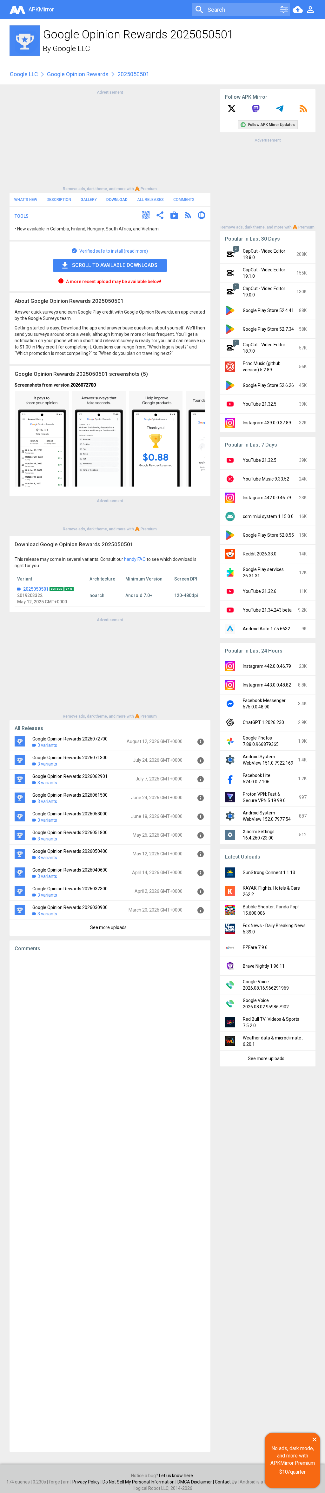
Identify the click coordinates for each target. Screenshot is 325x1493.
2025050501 (36, 589)
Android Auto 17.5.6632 (266, 628)
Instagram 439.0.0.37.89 (267, 422)
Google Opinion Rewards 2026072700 (70, 738)
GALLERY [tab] (89, 199)
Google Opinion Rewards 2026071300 (70, 757)
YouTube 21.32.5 (259, 404)
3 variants (47, 745)
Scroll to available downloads (114, 265)
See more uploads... (109, 927)
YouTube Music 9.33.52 (266, 478)
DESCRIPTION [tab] (59, 199)
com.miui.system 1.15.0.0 (268, 516)
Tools (22, 216)
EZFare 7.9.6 (255, 947)
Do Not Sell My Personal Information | (140, 1481)
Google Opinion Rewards (78, 74)
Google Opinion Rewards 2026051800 (70, 832)
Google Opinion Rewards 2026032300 (70, 888)
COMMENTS (184, 199)
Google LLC (71, 48)
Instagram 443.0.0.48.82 (267, 684)
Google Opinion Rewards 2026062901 (70, 776)
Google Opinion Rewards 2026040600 (70, 870)
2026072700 (83, 385)
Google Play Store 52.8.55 (268, 535)
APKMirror (41, 9)
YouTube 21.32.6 (259, 591)
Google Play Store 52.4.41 (268, 310)
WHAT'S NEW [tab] (25, 199)
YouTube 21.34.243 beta (267, 610)
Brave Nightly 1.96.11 (264, 966)
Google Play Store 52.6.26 (268, 385)
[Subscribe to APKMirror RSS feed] (303, 110)
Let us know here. (176, 1475)
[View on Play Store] (174, 216)
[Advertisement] (110, 140)
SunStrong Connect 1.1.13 (269, 872)
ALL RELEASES (150, 199)
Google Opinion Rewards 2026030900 (70, 907)
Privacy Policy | (87, 1481)
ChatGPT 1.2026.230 (263, 722)
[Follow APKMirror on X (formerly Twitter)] (231, 110)
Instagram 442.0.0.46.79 (267, 497)
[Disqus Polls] (110, 1036)
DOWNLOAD (117, 199)
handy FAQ (135, 559)
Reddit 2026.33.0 (259, 553)
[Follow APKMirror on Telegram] (279, 110)
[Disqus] (110, 1201)
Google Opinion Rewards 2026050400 (70, 851)
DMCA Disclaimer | (196, 1481)
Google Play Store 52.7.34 (268, 329)
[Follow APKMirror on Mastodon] (256, 110)
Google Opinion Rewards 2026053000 (70, 813)
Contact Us (226, 1481)
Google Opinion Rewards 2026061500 (70, 795)
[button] (145, 216)
